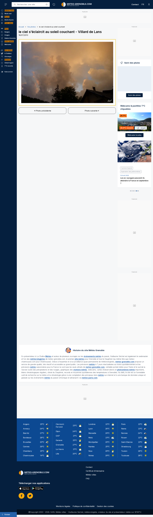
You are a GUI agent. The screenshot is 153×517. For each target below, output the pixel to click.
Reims (123, 429)
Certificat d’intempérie (95, 471)
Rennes (124, 433)
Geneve (59, 440)
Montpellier (93, 442)
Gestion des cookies (105, 506)
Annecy (26, 429)
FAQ (87, 478)
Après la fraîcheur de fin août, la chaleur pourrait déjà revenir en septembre (133, 180)
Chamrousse (28, 455)
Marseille (92, 433)
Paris (123, 424)
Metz (90, 437)
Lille (57, 454)
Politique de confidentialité (84, 506)
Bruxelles (27, 442)
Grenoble (60, 445)
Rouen (124, 437)
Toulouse (125, 455)
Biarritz (26, 433)
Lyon (90, 429)
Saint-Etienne (127, 442)
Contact (135, 4)
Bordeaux (27, 437)
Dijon (58, 431)
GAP (58, 436)
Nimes (91, 455)
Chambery (27, 451)
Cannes (26, 446)
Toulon (124, 451)
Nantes (91, 446)
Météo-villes (91, 475)
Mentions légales (63, 506)
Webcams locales (134, 135)
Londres (91, 424)
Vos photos (31, 27)
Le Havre (60, 449)
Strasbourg (126, 446)
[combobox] (31, 4)
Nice (90, 451)
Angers (26, 424)
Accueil (21, 27)
